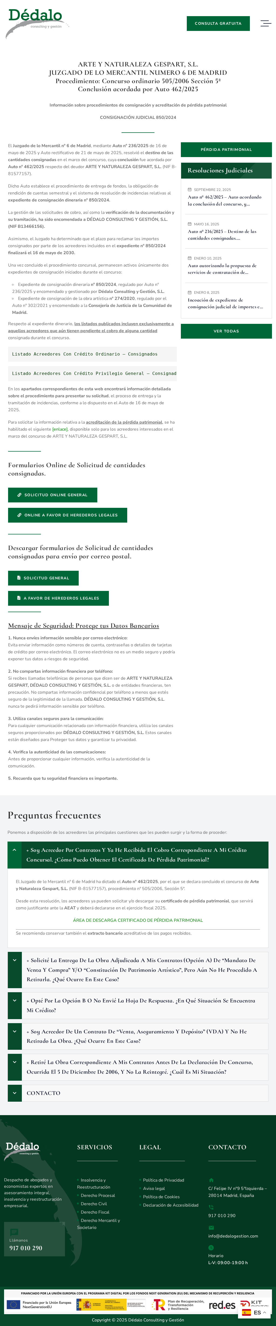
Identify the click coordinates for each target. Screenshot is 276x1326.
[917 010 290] (211, 1207)
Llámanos (18, 1240)
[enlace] (60, 429)
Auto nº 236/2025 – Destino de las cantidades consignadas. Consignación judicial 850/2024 (222, 235)
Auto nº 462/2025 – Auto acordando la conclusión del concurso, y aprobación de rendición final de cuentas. (224, 200)
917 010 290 (26, 1248)
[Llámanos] (14, 1232)
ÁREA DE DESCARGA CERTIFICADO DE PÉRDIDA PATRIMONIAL (138, 920)
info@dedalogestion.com (233, 1236)
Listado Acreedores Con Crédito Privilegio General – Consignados (97, 373)
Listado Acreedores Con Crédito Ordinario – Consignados (85, 354)
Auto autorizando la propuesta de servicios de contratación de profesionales (222, 269)
